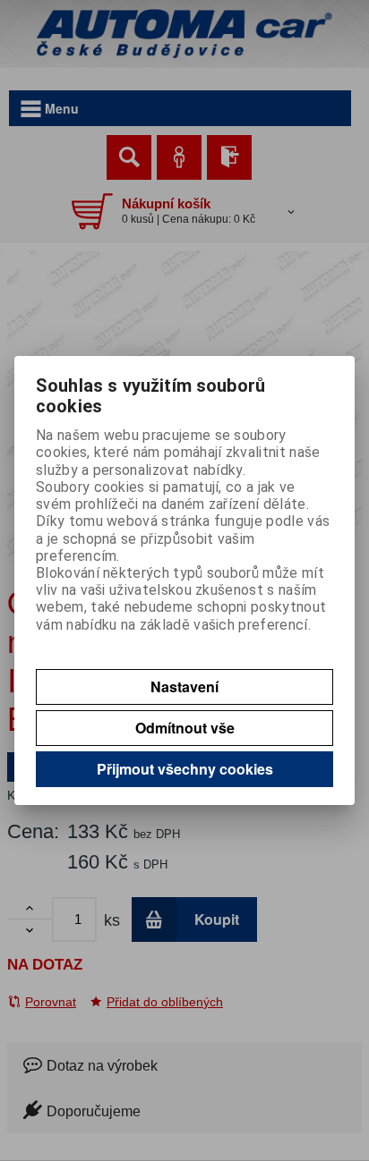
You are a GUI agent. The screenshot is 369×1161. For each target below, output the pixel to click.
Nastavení (184, 686)
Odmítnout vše (185, 727)
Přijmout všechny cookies (185, 768)
